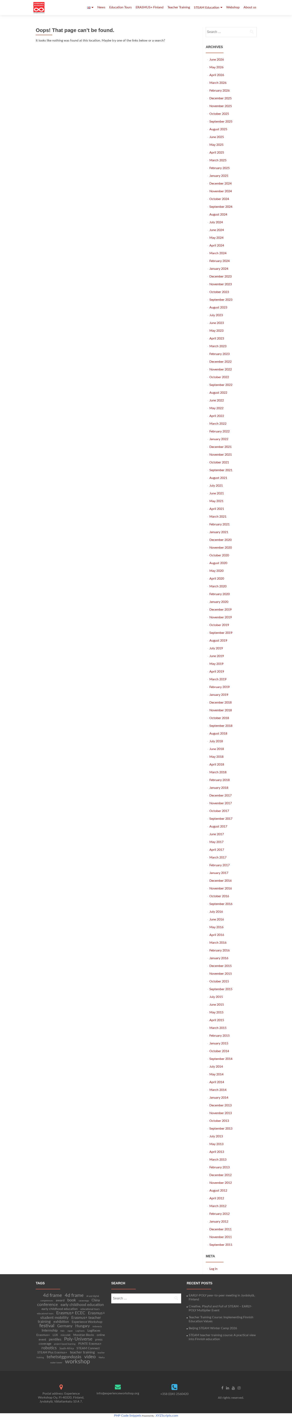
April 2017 (216, 849)
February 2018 (219, 780)
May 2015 (216, 1012)
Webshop (233, 7)
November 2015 (220, 973)
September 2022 (220, 385)
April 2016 (216, 935)
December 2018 (220, 702)
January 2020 (218, 601)
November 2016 (220, 888)
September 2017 (220, 818)
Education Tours (120, 7)
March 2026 (217, 82)
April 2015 (216, 1020)
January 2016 (218, 958)
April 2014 (216, 1082)
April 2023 (216, 338)
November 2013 (220, 1113)
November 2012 (220, 1182)
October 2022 (219, 377)
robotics (49, 1348)
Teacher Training (178, 7)
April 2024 (216, 245)
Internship (50, 1330)
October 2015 (219, 981)
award (60, 1300)
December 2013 (220, 1105)
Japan (70, 1331)
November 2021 (220, 454)
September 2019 (220, 632)
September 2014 (220, 1058)
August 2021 (218, 477)
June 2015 (216, 1004)
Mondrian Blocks (83, 1335)
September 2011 (220, 1244)
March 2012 (217, 1206)
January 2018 (218, 787)
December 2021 (220, 447)
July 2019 (216, 648)
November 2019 (220, 617)
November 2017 (220, 803)
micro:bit (66, 1335)
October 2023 (219, 292)
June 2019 (216, 656)
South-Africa (66, 1348)
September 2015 (220, 989)
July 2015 (216, 996)
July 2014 (216, 1066)
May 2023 (216, 330)
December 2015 (220, 966)
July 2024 (216, 222)
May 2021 (216, 501)
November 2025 (220, 106)
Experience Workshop (87, 1321)
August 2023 (218, 307)
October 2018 (219, 718)
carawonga (84, 1301)
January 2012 (218, 1221)
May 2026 (216, 67)
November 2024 (220, 191)
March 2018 (217, 772)
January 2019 (218, 694)
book (71, 1300)
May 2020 (216, 570)
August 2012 (218, 1190)
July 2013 (216, 1136)
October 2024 (219, 199)
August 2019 (218, 640)
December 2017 (220, 795)
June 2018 (216, 749)
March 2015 (217, 1027)
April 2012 (216, 1198)
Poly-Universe (78, 1339)
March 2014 (217, 1089)
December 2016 (220, 880)
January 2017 (218, 873)
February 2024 (219, 261)
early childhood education (82, 1305)
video (90, 1356)
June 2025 (216, 137)
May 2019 (216, 663)
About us (250, 7)
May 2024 (216, 237)
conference (47, 1305)
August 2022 (218, 392)
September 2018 (220, 725)
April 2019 (216, 671)
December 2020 (220, 539)
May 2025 (216, 144)
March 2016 (217, 942)
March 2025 (217, 160)
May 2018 (216, 756)
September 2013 (220, 1128)
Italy (62, 1331)
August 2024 (218, 214)
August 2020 (218, 563)
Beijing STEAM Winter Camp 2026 (213, 1328)
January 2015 (218, 1043)
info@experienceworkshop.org (118, 1393)
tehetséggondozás (64, 1357)
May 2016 (216, 927)
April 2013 (216, 1151)
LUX (55, 1335)
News (101, 7)
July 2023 (216, 315)
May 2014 (216, 1074)
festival (46, 1325)
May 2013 (216, 1144)
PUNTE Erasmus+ (90, 1343)
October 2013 (219, 1120)
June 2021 (216, 493)
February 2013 (219, 1167)
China (96, 1300)
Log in (213, 1268)
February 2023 (219, 354)
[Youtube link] (233, 1388)
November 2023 (220, 284)
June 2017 (216, 834)
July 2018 (216, 741)
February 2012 (219, 1213)
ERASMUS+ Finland (149, 7)
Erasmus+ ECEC (70, 1313)
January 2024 (218, 268)
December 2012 (220, 1175)
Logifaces (80, 1331)
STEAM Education (206, 7)
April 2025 (216, 152)
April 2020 (216, 578)
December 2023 (220, 276)
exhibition (61, 1322)
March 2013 (217, 1159)
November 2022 (220, 369)
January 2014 (218, 1097)
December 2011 (220, 1229)
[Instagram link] (239, 1388)
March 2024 (217, 253)
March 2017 (217, 857)
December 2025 (220, 98)
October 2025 (219, 113)
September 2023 (220, 299)
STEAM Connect (88, 1348)
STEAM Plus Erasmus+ (52, 1352)
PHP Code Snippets (127, 1415)
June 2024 (216, 230)
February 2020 (219, 594)
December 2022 (220, 361)
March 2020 (217, 586)
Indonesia (97, 1326)
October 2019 (219, 625)
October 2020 (219, 555)
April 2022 (216, 416)
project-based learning (64, 1344)
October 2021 (219, 462)
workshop (77, 1362)
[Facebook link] (222, 1388)
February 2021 (219, 524)
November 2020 (220, 547)
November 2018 (220, 710)
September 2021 (220, 470)
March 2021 (217, 516)
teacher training (82, 1352)
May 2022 (216, 408)
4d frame (52, 1295)
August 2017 (218, 826)
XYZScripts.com (167, 1415)
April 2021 (216, 508)
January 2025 (218, 175)
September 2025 (220, 121)
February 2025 (219, 168)
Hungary (82, 1326)
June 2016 (216, 919)
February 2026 (219, 90)
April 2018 (216, 764)
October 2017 (219, 811)
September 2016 (220, 904)
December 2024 (220, 183)
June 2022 (216, 400)
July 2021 (216, 485)
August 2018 (218, 733)
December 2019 (220, 609)
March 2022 (217, 423)
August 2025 (218, 129)
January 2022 (218, 439)
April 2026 (216, 75)
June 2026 (216, 59)
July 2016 (216, 911)
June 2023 (216, 323)
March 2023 (217, 346)
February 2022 (219, 431)
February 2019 (219, 687)
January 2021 (218, 532)
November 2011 (220, 1237)
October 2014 (219, 1051)
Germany (65, 1326)
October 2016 (219, 896)
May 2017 (216, 842)
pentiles (55, 1339)
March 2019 (217, 679)
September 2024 (220, 206)
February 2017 (219, 865)
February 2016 (219, 950)
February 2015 (219, 1035)
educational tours (90, 1309)
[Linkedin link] (227, 1388)
